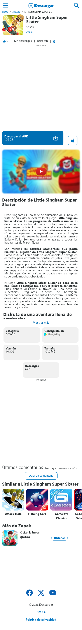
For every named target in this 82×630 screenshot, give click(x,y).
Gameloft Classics (61, 516)
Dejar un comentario (41, 475)
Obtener (59, 538)
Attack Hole (13, 514)
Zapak (29, 32)
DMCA (41, 612)
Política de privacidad (41, 619)
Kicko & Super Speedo (29, 535)
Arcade (16, 12)
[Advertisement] (41, 88)
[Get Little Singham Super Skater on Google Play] (52, 335)
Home (5, 12)
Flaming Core (37, 514)
